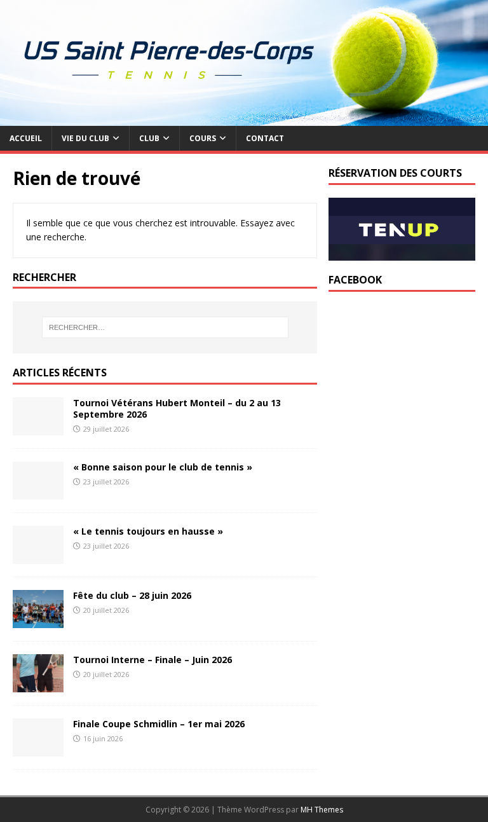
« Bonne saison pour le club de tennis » (162, 467)
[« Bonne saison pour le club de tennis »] (38, 492)
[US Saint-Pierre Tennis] (244, 119)
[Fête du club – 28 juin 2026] (38, 621)
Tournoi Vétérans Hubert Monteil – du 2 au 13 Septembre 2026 (177, 408)
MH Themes (322, 809)
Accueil (26, 138)
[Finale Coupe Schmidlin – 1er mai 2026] (38, 749)
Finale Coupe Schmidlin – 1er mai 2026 (159, 724)
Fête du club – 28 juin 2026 (132, 595)
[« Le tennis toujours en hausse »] (38, 557)
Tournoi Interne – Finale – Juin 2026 (152, 660)
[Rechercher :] (165, 327)
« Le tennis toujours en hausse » (148, 531)
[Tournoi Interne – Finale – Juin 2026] (38, 685)
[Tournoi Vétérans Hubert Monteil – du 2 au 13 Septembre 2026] (38, 428)
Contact (265, 138)
